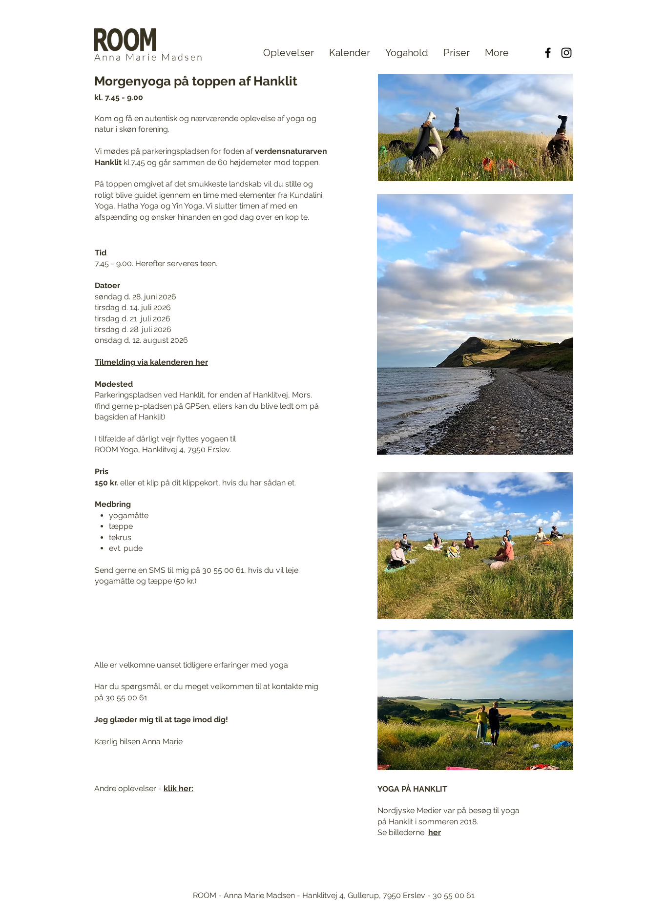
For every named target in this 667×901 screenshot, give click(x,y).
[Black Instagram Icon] (566, 53)
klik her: (178, 788)
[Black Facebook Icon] (548, 53)
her (434, 832)
